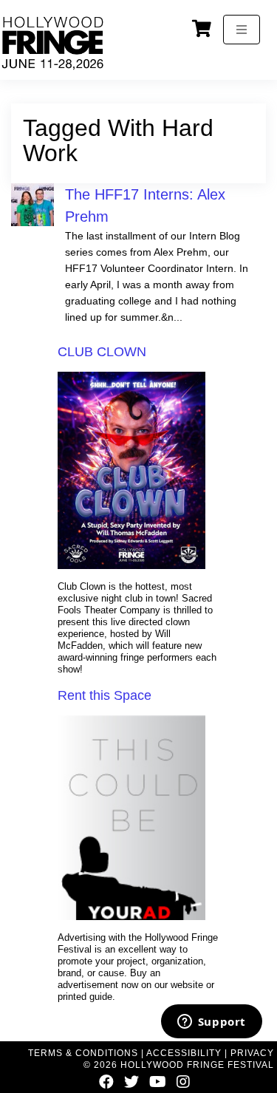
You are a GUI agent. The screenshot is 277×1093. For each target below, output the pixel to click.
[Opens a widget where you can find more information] (211, 1022)
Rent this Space (104, 695)
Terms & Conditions (83, 1053)
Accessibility (184, 1053)
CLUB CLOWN (102, 351)
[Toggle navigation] (241, 29)
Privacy (252, 1053)
